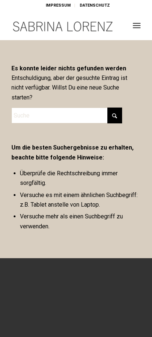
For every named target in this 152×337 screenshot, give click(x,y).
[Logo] (63, 25)
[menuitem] (58, 5)
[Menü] (137, 25)
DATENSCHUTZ (95, 5)
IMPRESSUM (58, 5)
